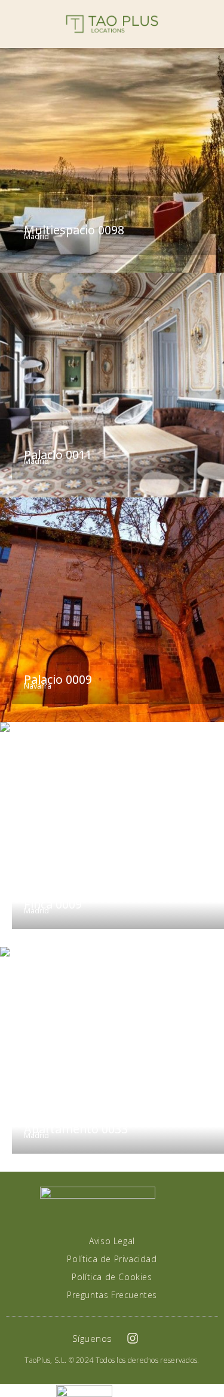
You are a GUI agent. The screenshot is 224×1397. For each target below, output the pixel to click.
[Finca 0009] (112, 834)
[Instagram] (133, 1338)
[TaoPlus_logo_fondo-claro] (112, 24)
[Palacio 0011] (112, 385)
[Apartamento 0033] (112, 1059)
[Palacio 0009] (112, 609)
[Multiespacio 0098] (112, 160)
